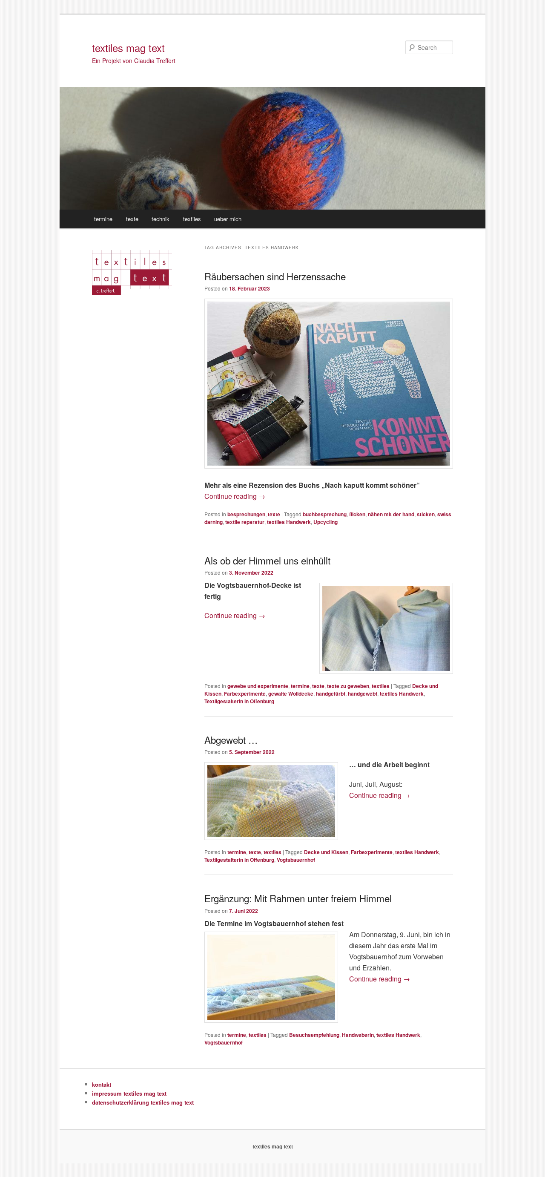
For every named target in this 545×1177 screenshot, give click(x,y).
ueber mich (227, 219)
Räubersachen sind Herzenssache (275, 276)
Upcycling (325, 522)
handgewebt (362, 693)
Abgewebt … (231, 739)
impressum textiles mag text (129, 1093)
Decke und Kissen (326, 852)
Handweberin (358, 1035)
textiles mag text (128, 47)
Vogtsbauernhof (296, 859)
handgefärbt (330, 693)
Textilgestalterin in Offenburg (239, 701)
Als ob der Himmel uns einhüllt (267, 560)
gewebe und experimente (257, 686)
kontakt (101, 1084)
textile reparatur (244, 522)
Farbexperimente (245, 693)
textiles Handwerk (289, 522)
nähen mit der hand (391, 514)
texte (132, 219)
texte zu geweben (348, 686)
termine (103, 219)
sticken (426, 514)
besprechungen (246, 514)
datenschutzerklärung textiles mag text (143, 1102)
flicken (357, 514)
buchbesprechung (325, 514)
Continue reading (234, 496)
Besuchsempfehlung (314, 1035)
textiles (192, 219)
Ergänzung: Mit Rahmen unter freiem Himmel (298, 898)
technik (160, 219)
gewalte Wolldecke (290, 693)
